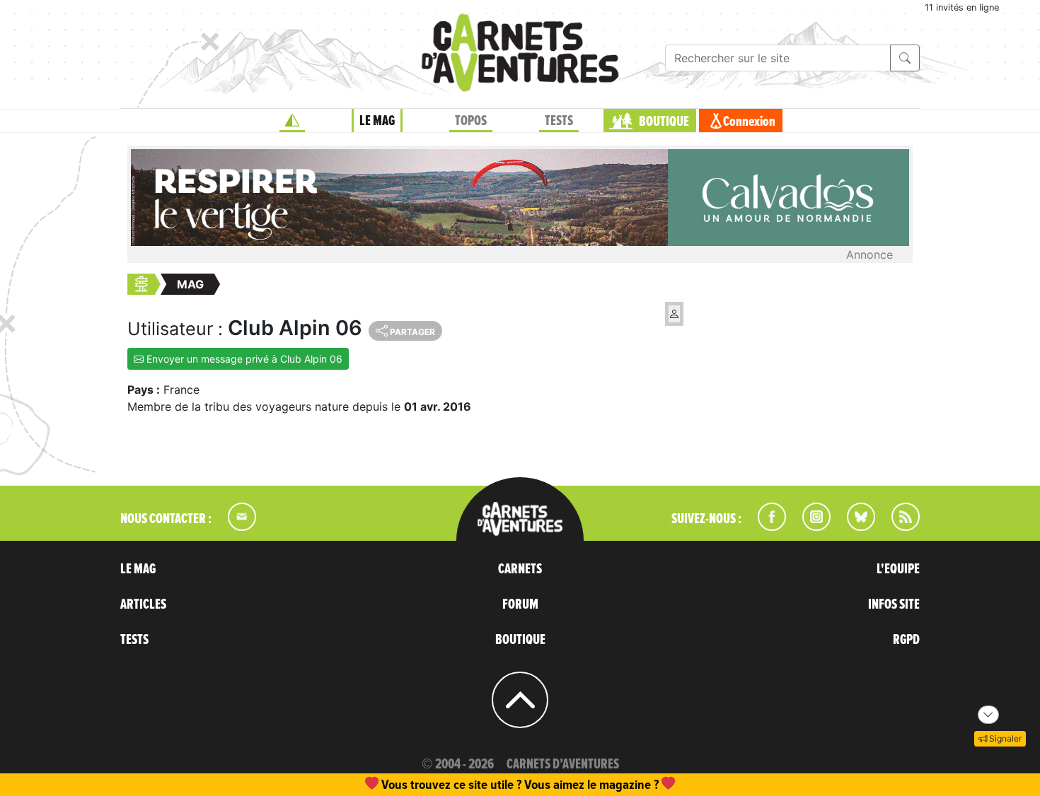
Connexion (749, 122)
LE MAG (377, 121)
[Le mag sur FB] (766, 527)
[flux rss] (898, 527)
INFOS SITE (894, 604)
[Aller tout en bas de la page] (988, 715)
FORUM (520, 604)
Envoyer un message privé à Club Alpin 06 (243, 359)
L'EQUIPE (898, 569)
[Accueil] (292, 120)
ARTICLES (143, 604)
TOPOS (471, 121)
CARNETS (520, 569)
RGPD (906, 640)
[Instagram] (810, 527)
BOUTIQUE (664, 122)
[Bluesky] (854, 527)
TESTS (559, 121)
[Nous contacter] (235, 527)
